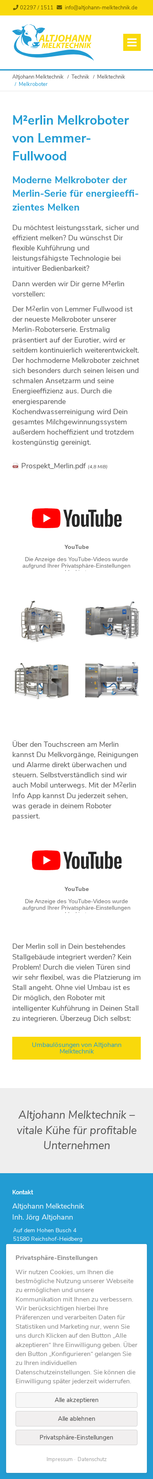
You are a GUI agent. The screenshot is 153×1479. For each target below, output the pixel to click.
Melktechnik (111, 77)
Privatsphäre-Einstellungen (76, 1437)
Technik (80, 77)
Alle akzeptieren (77, 1400)
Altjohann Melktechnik (38, 77)
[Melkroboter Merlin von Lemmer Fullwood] (41, 640)
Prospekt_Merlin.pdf (64, 466)
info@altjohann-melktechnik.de (101, 7)
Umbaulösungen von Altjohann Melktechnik (77, 1048)
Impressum (60, 1459)
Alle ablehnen (76, 1419)
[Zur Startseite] (53, 59)
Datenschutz (92, 1459)
